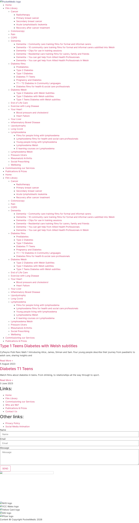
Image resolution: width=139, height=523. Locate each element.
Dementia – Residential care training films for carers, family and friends (52, 53)
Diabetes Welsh (19, 89)
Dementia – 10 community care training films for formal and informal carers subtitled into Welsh (65, 47)
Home (8, 5)
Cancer (14, 11)
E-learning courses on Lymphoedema (35, 148)
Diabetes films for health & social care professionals (43, 86)
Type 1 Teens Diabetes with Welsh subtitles (38, 99)
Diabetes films (18, 63)
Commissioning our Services (20, 168)
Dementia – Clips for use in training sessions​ (39, 50)
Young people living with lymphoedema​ (36, 142)
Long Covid (17, 129)
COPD (14, 37)
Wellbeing (16, 164)
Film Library (11, 8)
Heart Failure (23, 115)
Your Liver (16, 119)
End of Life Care (19, 102)
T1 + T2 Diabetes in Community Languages (38, 83)
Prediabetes (22, 67)
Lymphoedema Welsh (27, 145)
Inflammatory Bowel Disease (25, 122)
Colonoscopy (18, 31)
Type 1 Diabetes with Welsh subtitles (35, 96)
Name (3, 430)
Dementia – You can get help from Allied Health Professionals (48, 57)
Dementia (16, 40)
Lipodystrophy (18, 125)
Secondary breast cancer (29, 21)
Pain (13, 34)
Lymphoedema (18, 132)
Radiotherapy (23, 14)
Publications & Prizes (16, 171)
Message (4, 448)
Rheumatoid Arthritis (21, 158)
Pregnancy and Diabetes (28, 80)
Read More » (6, 360)
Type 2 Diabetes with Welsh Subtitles (35, 93)
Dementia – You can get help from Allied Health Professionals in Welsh (52, 60)
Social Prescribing (20, 161)
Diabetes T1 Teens (25, 76)
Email (3, 439)
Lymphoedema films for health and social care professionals (47, 138)
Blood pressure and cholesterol (32, 112)
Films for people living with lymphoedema (37, 135)
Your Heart (16, 109)
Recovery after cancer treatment (33, 27)
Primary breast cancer (27, 18)
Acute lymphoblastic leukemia (31, 24)
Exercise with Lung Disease (25, 106)
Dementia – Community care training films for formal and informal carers (53, 44)
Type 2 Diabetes (24, 70)
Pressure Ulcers (19, 155)
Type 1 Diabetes (24, 73)
